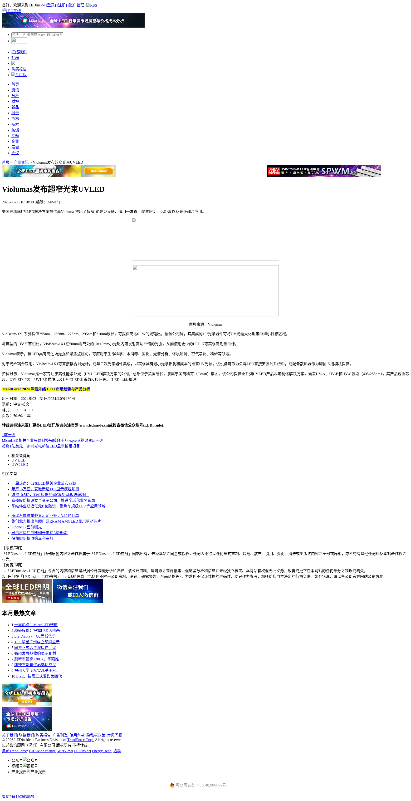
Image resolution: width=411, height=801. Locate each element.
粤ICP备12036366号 (18, 797)
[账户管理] (76, 5)
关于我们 (9, 735)
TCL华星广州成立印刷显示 (37, 642)
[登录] (51, 5)
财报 (15, 101)
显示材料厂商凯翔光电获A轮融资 (39, 533)
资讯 (15, 90)
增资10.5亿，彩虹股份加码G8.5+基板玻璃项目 (50, 495)
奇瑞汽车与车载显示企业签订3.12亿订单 (45, 516)
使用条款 (77, 735)
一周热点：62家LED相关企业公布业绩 (43, 483)
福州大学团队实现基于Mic (36, 670)
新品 (15, 107)
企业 (15, 141)
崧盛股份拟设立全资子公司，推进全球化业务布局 (53, 500)
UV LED (18, 460)
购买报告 (19, 69)
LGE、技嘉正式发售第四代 (39, 676)
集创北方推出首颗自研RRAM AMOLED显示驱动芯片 (56, 521)
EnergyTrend (102, 751)
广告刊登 (60, 735)
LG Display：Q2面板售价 (35, 636)
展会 (15, 147)
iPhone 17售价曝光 (26, 527)
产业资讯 (21, 162)
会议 (15, 153)
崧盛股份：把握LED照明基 (37, 631)
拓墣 (117, 751)
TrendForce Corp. (80, 740)
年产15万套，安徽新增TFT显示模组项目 (45, 489)
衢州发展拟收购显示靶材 (35, 653)
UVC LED (19, 464)
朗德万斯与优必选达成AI (35, 665)
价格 (15, 119)
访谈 (15, 130)
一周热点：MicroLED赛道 (36, 625)
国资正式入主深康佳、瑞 (35, 648)
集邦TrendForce (14, 751)
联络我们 (19, 52)
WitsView (64, 751)
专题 (15, 136)
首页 (15, 84)
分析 (15, 96)
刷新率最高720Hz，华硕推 (36, 659)
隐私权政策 (95, 735)
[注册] (62, 5)
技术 (15, 124)
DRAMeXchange (42, 751)
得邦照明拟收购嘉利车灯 (32, 538)
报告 (15, 113)
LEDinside (82, 751)
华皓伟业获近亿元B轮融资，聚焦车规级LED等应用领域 (58, 506)
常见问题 (114, 735)
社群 (15, 58)
